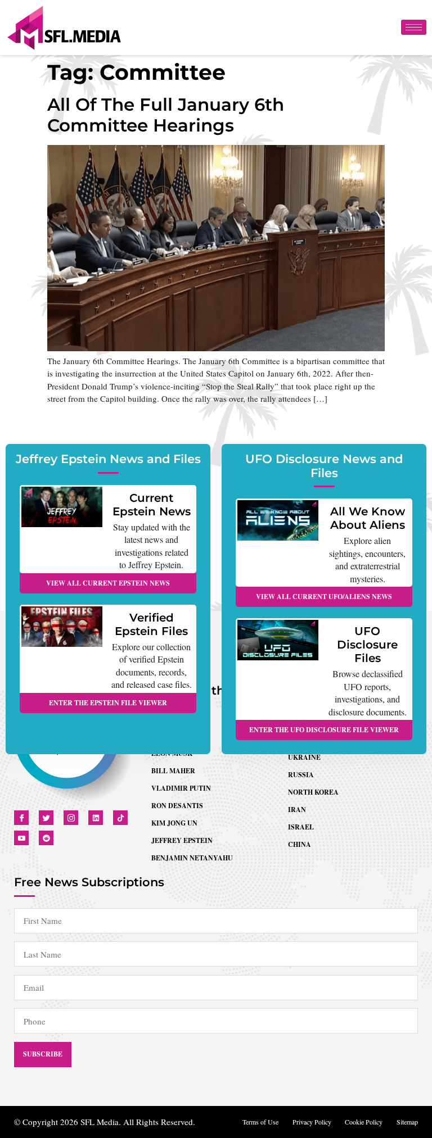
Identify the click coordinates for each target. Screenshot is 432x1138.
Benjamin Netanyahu (192, 858)
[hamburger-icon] (413, 27)
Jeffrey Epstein (182, 840)
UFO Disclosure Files (367, 644)
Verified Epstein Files (151, 624)
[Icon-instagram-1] (71, 817)
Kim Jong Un (174, 823)
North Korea (313, 792)
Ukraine (304, 757)
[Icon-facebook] (21, 817)
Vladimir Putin (181, 788)
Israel (301, 827)
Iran (297, 809)
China (299, 844)
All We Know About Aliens (367, 518)
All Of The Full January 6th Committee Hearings (165, 115)
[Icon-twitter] (46, 817)
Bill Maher (173, 771)
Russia (301, 774)
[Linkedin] (95, 817)
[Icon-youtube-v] (21, 838)
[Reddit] (46, 838)
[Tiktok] (120, 817)
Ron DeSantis (177, 805)
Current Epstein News (151, 504)
